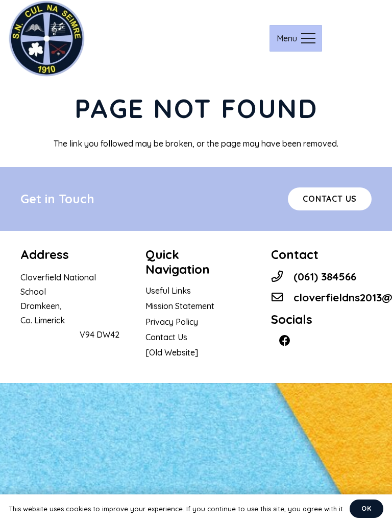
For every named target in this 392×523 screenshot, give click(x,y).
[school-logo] (46, 38)
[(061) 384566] (282, 276)
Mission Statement (179, 306)
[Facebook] (285, 341)
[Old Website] (171, 352)
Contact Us (166, 337)
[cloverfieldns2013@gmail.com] (282, 297)
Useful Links (168, 291)
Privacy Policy (171, 322)
